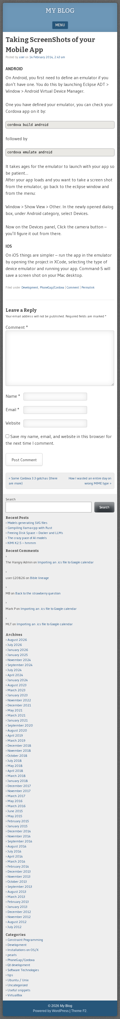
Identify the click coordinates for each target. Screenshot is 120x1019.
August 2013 (17, 891)
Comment (73, 287)
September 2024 (20, 665)
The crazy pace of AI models (27, 538)
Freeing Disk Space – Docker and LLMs (35, 533)
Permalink (88, 287)
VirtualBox (15, 995)
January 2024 (18, 680)
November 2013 (19, 876)
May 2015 (15, 816)
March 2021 (16, 715)
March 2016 (17, 806)
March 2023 (16, 690)
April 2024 (15, 675)
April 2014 (15, 856)
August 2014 (17, 846)
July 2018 (15, 760)
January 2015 (18, 826)
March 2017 (16, 796)
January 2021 (18, 720)
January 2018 (18, 781)
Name (13, 396)
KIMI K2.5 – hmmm (22, 543)
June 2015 (15, 811)
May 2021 (15, 710)
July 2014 (14, 851)
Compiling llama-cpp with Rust (30, 528)
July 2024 (15, 670)
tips (10, 975)
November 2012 (19, 917)
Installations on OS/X (23, 950)
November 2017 (19, 791)
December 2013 (19, 871)
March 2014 (16, 861)
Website (13, 423)
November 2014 (19, 836)
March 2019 (16, 740)
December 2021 (19, 705)
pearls (12, 955)
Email (12, 409)
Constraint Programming (25, 940)
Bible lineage (39, 578)
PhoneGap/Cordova (52, 287)
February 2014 (18, 866)
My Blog (60, 11)
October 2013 (17, 881)
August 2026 (17, 640)
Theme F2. (79, 1011)
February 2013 (18, 901)
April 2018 (15, 771)
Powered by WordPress (51, 1011)
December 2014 (19, 831)
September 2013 (20, 886)
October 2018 (17, 755)
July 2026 (15, 645)
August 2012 (17, 922)
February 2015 (18, 821)
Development (29, 287)
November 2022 (19, 700)
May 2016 (15, 801)
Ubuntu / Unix (18, 980)
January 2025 (18, 655)
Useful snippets (19, 990)
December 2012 (19, 912)
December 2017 (19, 786)
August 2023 (17, 685)
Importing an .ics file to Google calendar (65, 562)
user (22, 57)
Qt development (19, 965)
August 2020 (17, 730)
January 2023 (18, 695)
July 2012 (14, 927)
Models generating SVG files (27, 523)
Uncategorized (18, 985)
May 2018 (15, 765)
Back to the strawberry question (38, 593)
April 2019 (15, 735)
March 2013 (16, 896)
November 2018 (19, 750)
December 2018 (19, 745)
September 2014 (20, 841)
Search (11, 499)
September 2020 (20, 725)
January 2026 (18, 650)
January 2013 (17, 907)
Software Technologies (23, 970)
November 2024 (19, 660)
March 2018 (17, 776)
